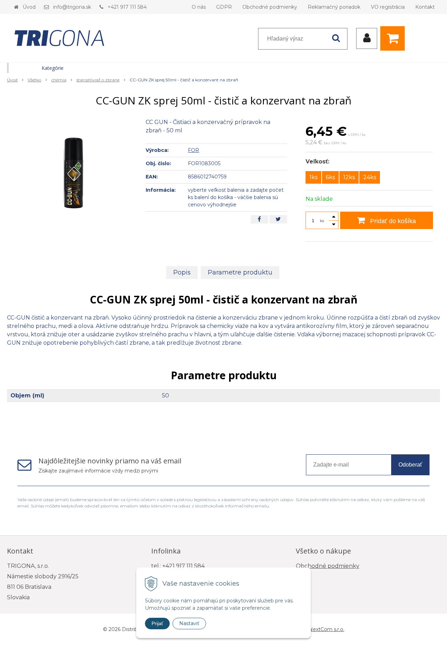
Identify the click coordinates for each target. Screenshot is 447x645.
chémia (58, 79)
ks (322, 220)
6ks (330, 177)
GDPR (224, 7)
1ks (313, 177)
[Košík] (394, 38)
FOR (193, 150)
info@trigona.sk (72, 7)
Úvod (29, 7)
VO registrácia (388, 7)
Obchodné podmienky (269, 7)
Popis (182, 272)
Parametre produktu (240, 272)
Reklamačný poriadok (334, 7)
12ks (349, 177)
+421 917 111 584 (127, 7)
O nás (199, 7)
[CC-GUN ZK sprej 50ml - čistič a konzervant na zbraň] (72, 170)
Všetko (34, 79)
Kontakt (425, 7)
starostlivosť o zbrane (97, 79)
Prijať (157, 623)
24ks (369, 177)
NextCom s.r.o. (326, 629)
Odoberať (410, 465)
